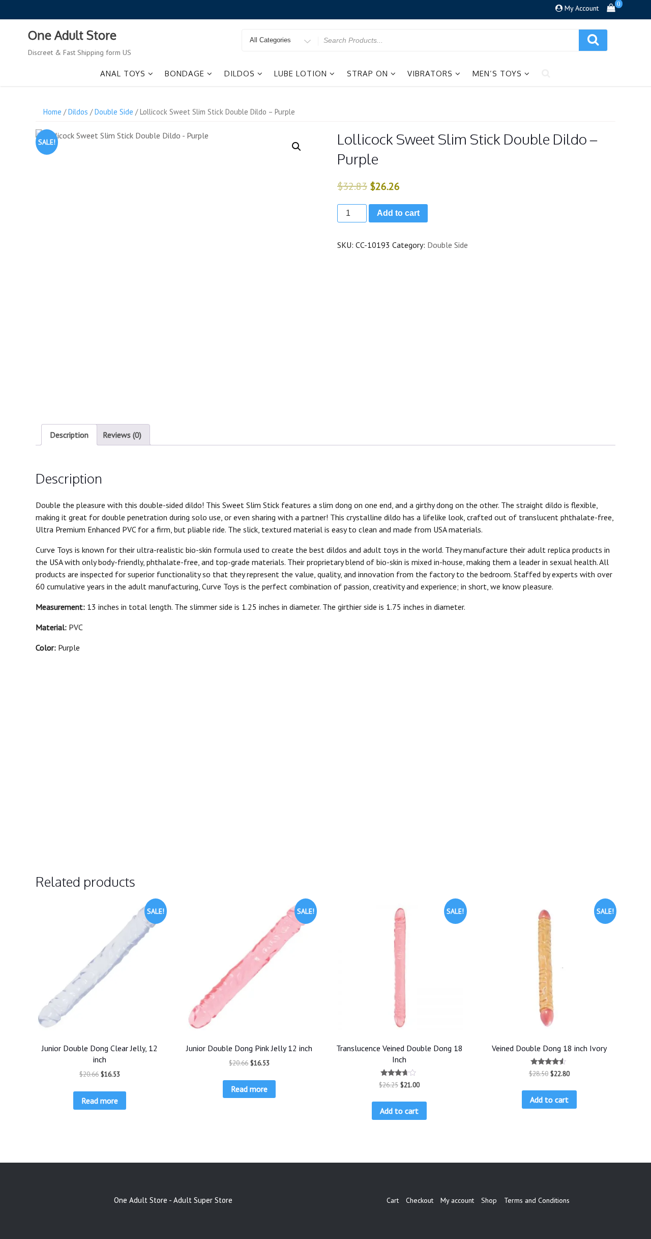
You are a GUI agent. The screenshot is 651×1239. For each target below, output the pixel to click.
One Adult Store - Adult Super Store (173, 1200)
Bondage (184, 73)
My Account (582, 8)
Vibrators (430, 73)
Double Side (114, 112)
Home (52, 112)
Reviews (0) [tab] (122, 435)
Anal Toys (122, 73)
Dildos (239, 73)
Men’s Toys (497, 73)
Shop (489, 1200)
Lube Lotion (300, 73)
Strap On (367, 73)
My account (457, 1200)
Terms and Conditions (537, 1200)
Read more (99, 1100)
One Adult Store (72, 35)
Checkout (419, 1200)
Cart (393, 1200)
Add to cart (398, 213)
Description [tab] (69, 435)
